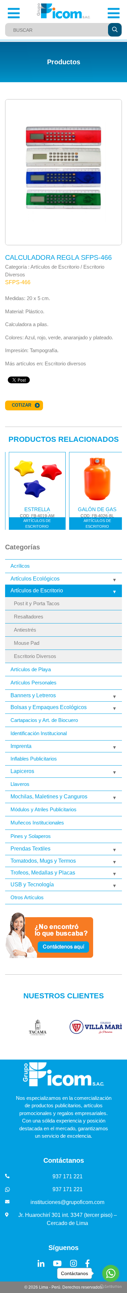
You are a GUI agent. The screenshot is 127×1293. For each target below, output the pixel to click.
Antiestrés (25, 630)
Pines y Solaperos (30, 836)
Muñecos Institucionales (37, 822)
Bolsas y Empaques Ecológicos (48, 707)
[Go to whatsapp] (110, 1273)
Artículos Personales (33, 682)
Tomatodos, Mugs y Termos (43, 861)
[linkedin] (41, 1263)
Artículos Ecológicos (35, 579)
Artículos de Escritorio (36, 590)
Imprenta (20, 746)
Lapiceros (22, 771)
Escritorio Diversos (35, 656)
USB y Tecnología (32, 884)
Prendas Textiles (30, 849)
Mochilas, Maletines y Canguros (48, 796)
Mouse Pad (26, 643)
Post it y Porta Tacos (37, 603)
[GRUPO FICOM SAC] (63, 11)
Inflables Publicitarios (33, 759)
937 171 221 (67, 1176)
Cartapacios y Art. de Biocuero (44, 720)
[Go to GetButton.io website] (111, 1286)
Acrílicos (20, 566)
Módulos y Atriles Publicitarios (43, 809)
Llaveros (19, 784)
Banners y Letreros (33, 695)
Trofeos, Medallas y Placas (42, 873)
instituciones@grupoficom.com (67, 1202)
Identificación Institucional (38, 733)
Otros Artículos (27, 897)
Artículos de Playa (30, 669)
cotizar (21, 405)
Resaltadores (28, 616)
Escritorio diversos (65, 363)
